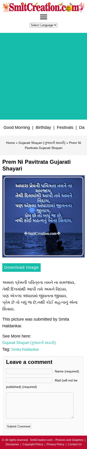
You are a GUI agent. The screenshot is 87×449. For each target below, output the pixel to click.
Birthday (43, 127)
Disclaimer (12, 444)
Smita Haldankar (25, 349)
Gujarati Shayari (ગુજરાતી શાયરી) (42, 143)
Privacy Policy (55, 444)
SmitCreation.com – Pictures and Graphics (56, 440)
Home (10, 143)
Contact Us (75, 444)
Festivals (65, 127)
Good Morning (16, 127)
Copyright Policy (33, 444)
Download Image (21, 267)
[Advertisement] (43, 76)
